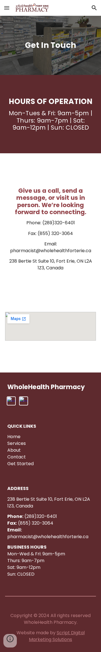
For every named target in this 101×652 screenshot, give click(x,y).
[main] (50, 45)
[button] (6, 7)
